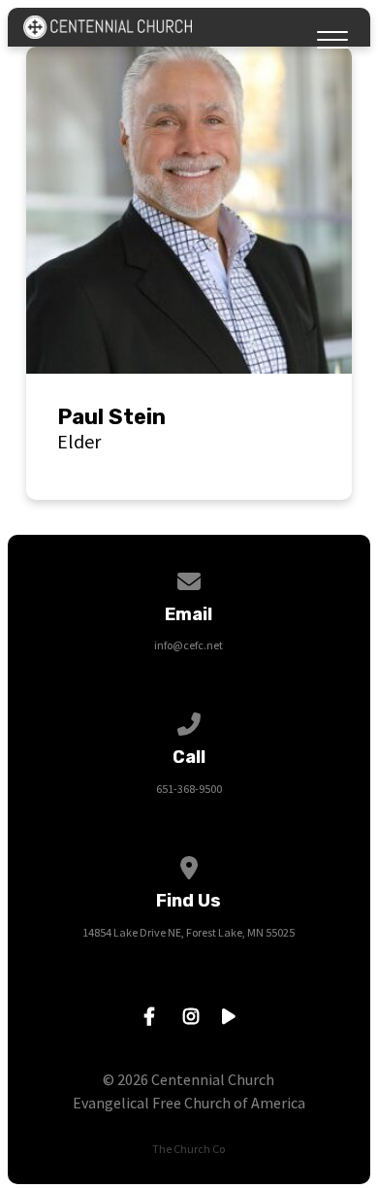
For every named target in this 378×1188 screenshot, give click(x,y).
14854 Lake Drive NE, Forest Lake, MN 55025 (188, 932)
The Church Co (188, 1148)
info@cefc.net (188, 645)
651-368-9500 (189, 788)
